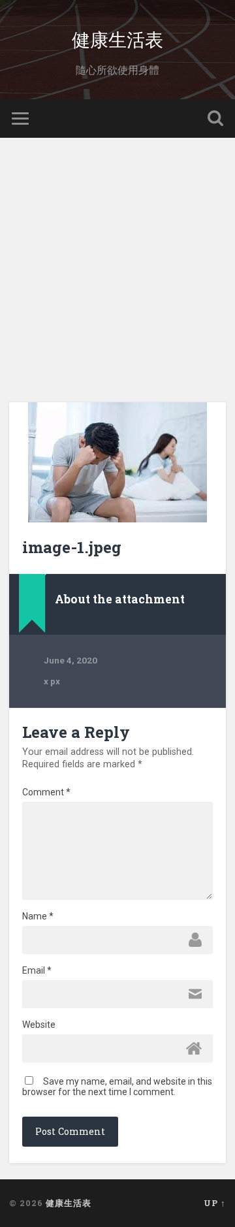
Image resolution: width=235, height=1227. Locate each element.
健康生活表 (117, 39)
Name (38, 916)
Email (37, 970)
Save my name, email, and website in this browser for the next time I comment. (117, 1086)
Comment (46, 792)
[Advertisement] (117, 261)
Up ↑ (215, 1203)
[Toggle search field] (215, 118)
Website (38, 1024)
